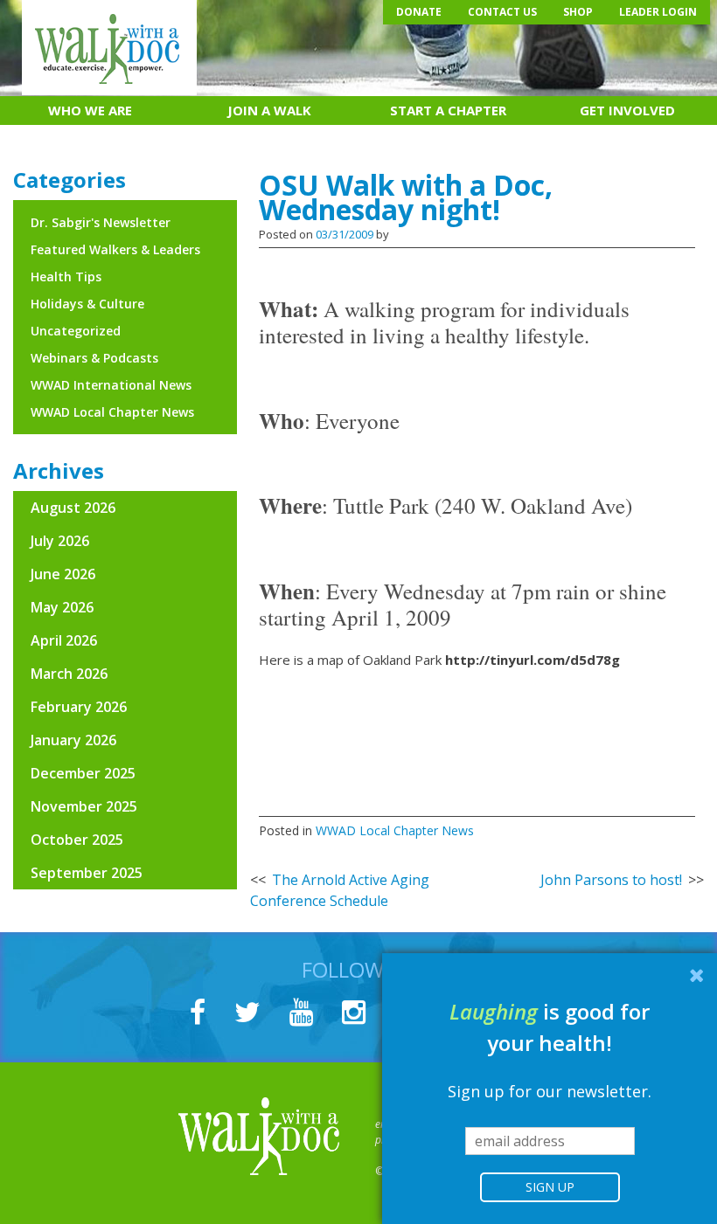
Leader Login (658, 11)
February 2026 (79, 706)
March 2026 (69, 673)
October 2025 (77, 839)
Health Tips (66, 276)
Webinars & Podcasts (94, 357)
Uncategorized (76, 330)
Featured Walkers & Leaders (115, 249)
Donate (419, 11)
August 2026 (73, 507)
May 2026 (62, 607)
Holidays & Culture (87, 303)
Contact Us (502, 11)
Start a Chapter (448, 110)
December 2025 (83, 773)
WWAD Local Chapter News (395, 830)
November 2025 (84, 806)
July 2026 (60, 540)
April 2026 (64, 640)
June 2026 (63, 574)
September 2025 (87, 872)
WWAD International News (111, 385)
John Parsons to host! (611, 879)
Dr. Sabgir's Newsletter (101, 222)
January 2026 (73, 740)
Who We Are (90, 110)
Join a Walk (269, 110)
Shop (578, 11)
